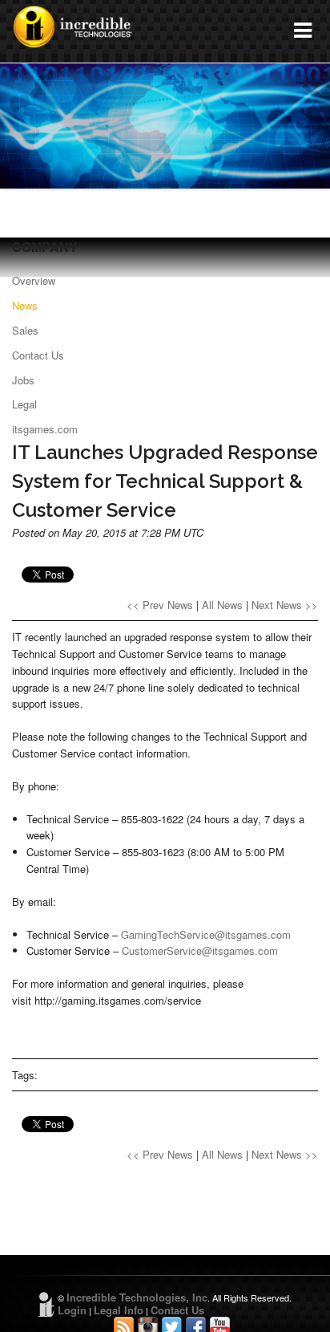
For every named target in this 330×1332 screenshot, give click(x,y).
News (25, 305)
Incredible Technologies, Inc (136, 1297)
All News (222, 604)
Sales (25, 330)
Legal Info (118, 1310)
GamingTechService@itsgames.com (206, 934)
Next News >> (285, 604)
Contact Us (38, 355)
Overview (33, 280)
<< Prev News (160, 604)
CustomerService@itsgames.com (200, 950)
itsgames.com (45, 429)
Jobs (23, 380)
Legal (24, 404)
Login (72, 1310)
